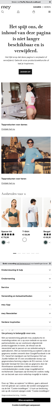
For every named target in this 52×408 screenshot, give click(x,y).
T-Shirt (25, 231)
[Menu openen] (49, 11)
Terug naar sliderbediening (14, 250)
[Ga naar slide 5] (32, 253)
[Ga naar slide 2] (19, 253)
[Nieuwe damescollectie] (26, 101)
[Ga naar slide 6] (37, 253)
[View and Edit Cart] (33, 11)
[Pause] (49, 1)
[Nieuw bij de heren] (26, 155)
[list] (26, 223)
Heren (47, 7)
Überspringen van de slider (26, 197)
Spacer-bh (6, 231)
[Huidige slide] (14, 253)
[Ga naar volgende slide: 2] (48, 212)
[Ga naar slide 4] (28, 253)
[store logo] (6, 7)
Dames (37, 7)
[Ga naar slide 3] (23, 253)
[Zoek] (3, 11)
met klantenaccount (23, 264)
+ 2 (8, 242)
